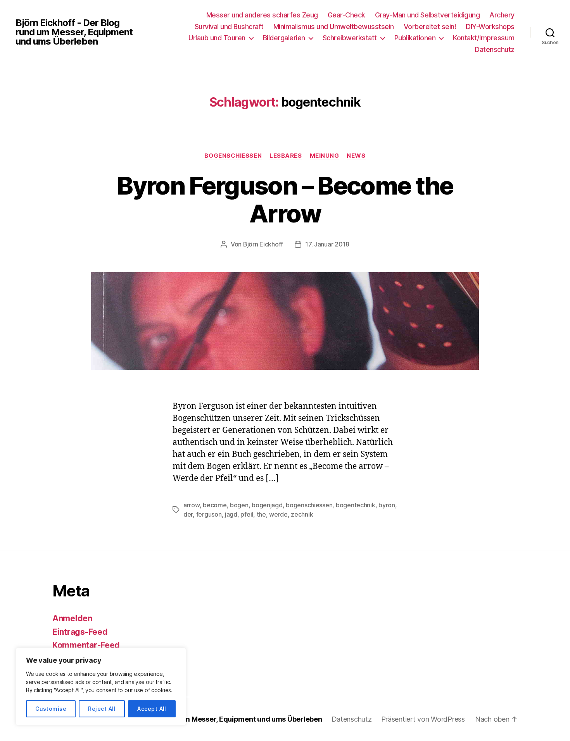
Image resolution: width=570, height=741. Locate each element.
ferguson (209, 514)
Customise (50, 708)
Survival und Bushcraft (229, 26)
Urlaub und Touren (216, 38)
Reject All (102, 708)
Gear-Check (346, 15)
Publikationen (415, 38)
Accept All (151, 708)
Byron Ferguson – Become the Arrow (285, 200)
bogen (239, 505)
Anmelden (72, 618)
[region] (101, 686)
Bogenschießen (233, 155)
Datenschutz (495, 49)
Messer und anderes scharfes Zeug (262, 15)
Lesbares (285, 155)
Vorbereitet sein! (430, 26)
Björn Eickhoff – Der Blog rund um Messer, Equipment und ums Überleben (200, 719)
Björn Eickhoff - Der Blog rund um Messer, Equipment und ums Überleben (74, 32)
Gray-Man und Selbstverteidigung (427, 15)
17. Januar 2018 (327, 244)
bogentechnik (355, 505)
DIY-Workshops (490, 26)
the (261, 514)
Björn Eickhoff (263, 244)
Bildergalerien (284, 38)
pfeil (246, 514)
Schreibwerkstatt (350, 38)
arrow (191, 505)
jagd (231, 514)
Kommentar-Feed (86, 645)
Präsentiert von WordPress (423, 719)
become (214, 505)
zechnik (302, 514)
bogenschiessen (309, 505)
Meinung (324, 155)
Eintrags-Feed (80, 632)
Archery (502, 15)
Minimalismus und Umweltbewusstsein (333, 26)
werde (278, 514)
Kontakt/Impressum (484, 38)
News (356, 155)
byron (386, 505)
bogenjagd (267, 505)
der (188, 514)
